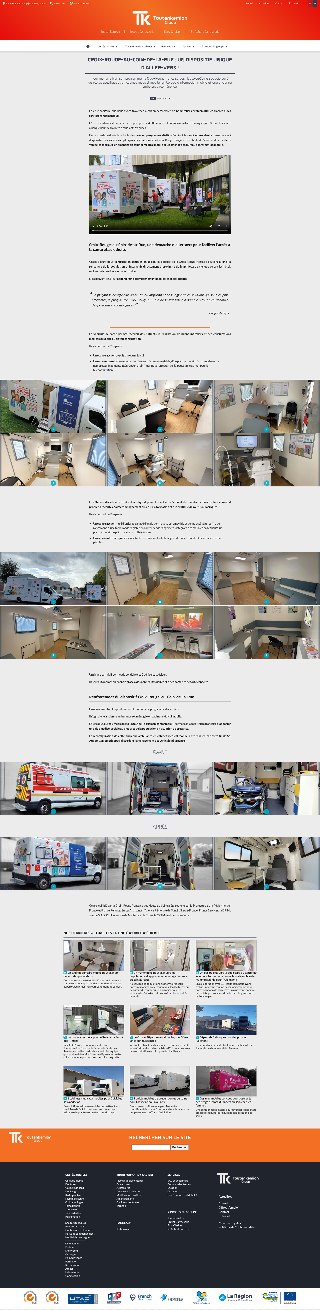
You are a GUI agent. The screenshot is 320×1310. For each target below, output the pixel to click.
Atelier (69, 1268)
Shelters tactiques (75, 1222)
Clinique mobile (74, 1180)
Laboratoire (72, 1272)
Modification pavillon (128, 1195)
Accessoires (123, 1187)
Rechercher (179, 1147)
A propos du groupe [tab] (213, 46)
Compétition (72, 1275)
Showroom (71, 1250)
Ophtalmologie (74, 1202)
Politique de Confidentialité (236, 1227)
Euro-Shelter (172, 32)
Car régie (70, 1254)
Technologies (123, 1228)
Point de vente (73, 1257)
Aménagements (125, 1198)
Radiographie (73, 1195)
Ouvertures (123, 1184)
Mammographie (74, 1198)
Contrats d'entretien (179, 1184)
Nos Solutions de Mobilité (182, 1195)
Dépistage (71, 1191)
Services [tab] (187, 46)
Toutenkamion (110, 32)
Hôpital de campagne (77, 1237)
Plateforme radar (75, 1226)
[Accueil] (88, 47)
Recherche (59, 3)
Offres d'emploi (229, 1207)
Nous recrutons (82, 3)
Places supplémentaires (130, 1180)
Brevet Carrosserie (142, 32)
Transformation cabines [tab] (139, 46)
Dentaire (70, 1184)
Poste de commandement (79, 1233)
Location (173, 1187)
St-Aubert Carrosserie (205, 32)
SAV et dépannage (178, 1180)
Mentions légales (230, 1223)
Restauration (72, 1264)
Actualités (264, 3)
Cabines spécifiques (127, 1202)
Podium (69, 1246)
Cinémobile (71, 1243)
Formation (71, 1261)
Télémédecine (73, 1213)
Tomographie (72, 1205)
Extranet (293, 3)
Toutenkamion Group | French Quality (25, 3)
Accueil (249, 3)
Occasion (173, 1191)
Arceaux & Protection (128, 1191)
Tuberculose (72, 1209)
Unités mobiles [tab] (107, 46)
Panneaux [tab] (167, 46)
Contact (279, 3)
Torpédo (121, 1205)
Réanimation (72, 1216)
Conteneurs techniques (78, 1229)
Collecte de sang (74, 1187)
